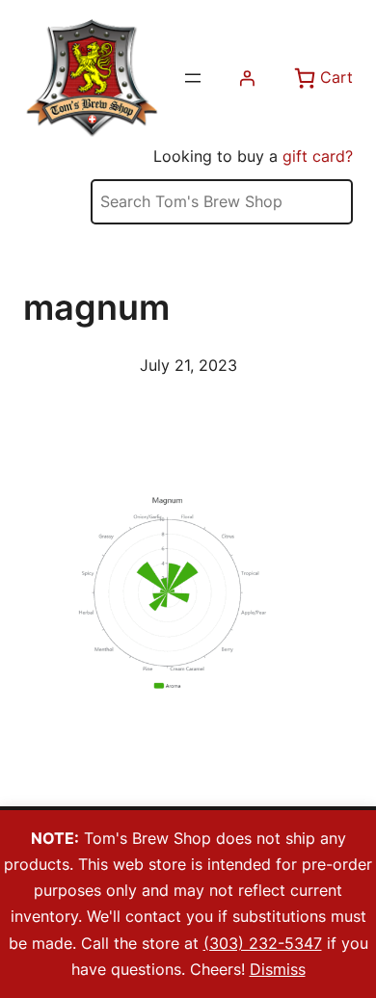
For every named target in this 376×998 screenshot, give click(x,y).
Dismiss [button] (278, 969)
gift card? (317, 156)
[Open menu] (192, 78)
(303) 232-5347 (262, 943)
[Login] (247, 78)
